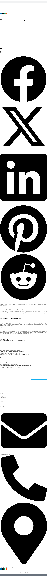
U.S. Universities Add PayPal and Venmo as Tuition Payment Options (12, 340)
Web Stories (30, 16)
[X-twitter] (3, 13)
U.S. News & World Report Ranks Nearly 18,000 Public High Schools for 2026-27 (14, 345)
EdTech (10, 16)
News (33, 16)
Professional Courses (24, 16)
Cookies (45, 572)
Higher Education (14, 16)
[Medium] (5, 13)
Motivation (19, 16)
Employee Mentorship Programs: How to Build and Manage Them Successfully (14, 348)
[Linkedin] (1, 13)
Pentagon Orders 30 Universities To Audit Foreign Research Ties (12, 351)
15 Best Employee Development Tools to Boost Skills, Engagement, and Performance (15, 357)
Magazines (6, 16)
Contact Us (41, 16)
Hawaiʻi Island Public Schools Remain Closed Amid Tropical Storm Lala (13, 362)
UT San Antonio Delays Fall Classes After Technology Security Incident (13, 343)
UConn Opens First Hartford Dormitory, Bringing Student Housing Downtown (14, 354)
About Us (37, 16)
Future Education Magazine (8, 567)
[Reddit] (6, 13)
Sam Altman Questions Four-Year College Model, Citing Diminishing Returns (14, 359)
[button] (23, 79)
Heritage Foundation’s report (3, 331)
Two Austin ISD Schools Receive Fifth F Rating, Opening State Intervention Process (15, 365)
